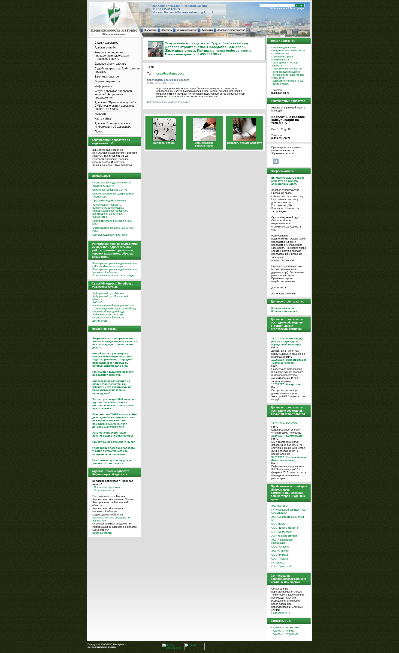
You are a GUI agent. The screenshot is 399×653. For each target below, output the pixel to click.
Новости (100, 113)
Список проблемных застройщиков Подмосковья (113, 195)
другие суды (99, 320)
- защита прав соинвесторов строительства (288, 52)
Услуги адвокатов (187, 30)
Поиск (99, 131)
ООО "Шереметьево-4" (285, 527)
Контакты (166, 30)
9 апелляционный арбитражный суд (113, 305)
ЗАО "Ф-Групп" (280, 550)
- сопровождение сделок (285, 71)
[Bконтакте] (276, 161)
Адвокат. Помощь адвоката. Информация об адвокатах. (113, 125)
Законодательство (107, 76)
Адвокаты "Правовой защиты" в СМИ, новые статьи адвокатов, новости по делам (115, 106)
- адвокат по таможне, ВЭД (287, 80)
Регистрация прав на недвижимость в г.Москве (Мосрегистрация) (114, 265)
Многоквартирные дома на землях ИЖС (112, 229)
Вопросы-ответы (102, 532)
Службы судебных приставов (109, 234)
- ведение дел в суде (283, 47)
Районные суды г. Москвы (107, 314)
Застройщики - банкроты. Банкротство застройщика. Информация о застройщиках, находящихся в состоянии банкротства (110, 210)
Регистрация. (297, 8)
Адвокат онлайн (105, 47)
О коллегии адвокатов (107, 487)
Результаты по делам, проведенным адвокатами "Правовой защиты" (112, 55)
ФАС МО (97, 302)
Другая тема (278, 287)
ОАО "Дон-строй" (281, 566)
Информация (103, 86)
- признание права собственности (282, 58)
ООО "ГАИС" (279, 523)
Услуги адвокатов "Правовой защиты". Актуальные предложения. (113, 94)
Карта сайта (103, 118)
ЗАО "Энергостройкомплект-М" (288, 518)
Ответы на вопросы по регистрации (113, 275)
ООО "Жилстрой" (281, 531)
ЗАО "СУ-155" (279, 505)
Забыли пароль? (279, 8)
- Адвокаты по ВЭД (282, 630)
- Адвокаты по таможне (285, 627)
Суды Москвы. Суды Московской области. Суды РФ (111, 184)
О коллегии (150, 30)
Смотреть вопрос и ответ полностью (168, 102)
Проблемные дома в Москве (109, 200)
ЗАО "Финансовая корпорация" (282, 541)
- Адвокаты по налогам (284, 633)
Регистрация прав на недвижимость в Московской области (114, 271)
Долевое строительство (231, 30)
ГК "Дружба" (278, 562)
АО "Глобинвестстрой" (284, 535)
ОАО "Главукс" (280, 558)
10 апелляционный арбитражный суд (114, 308)
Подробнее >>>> (280, 612)
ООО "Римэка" (280, 554)
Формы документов (107, 81)
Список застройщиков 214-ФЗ (109, 189)
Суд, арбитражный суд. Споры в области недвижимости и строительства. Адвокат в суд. (286, 223)
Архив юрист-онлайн (283, 293)
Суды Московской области (108, 317)
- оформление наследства (286, 68)
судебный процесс (170, 73)
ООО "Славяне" (280, 546)
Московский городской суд (108, 311)
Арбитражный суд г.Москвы (108, 293)
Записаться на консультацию (204, 144)
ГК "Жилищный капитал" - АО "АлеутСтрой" (288, 511)
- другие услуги (280, 83)
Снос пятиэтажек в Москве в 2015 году (112, 222)
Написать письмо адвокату (244, 142)
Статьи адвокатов (106, 42)
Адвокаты (207, 30)
